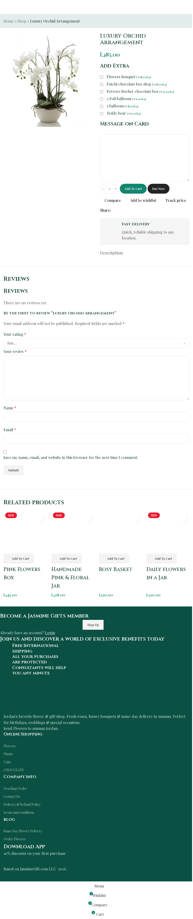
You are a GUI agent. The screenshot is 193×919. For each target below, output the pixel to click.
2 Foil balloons (126, 98)
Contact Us (12, 796)
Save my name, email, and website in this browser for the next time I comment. (71, 457)
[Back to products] (181, 21)
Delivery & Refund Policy (22, 804)
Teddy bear (124, 113)
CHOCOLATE (14, 770)
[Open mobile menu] (5, 7)
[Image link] (51, 697)
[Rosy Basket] (120, 532)
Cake (7, 762)
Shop (21, 21)
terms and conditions (19, 812)
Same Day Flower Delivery (23, 831)
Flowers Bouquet (129, 76)
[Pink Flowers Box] (25, 532)
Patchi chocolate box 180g (137, 84)
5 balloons (122, 106)
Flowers (10, 746)
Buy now (158, 189)
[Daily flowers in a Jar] (167, 532)
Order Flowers (15, 839)
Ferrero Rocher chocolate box (140, 91)
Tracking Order (15, 788)
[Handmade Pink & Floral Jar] (72, 532)
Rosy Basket (116, 569)
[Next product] (186, 21)
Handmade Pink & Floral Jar (70, 577)
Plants (8, 754)
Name (10, 407)
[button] (19, 558)
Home (9, 21)
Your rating (15, 334)
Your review (15, 351)
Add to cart (133, 189)
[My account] (187, 7)
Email (10, 429)
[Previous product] (175, 21)
